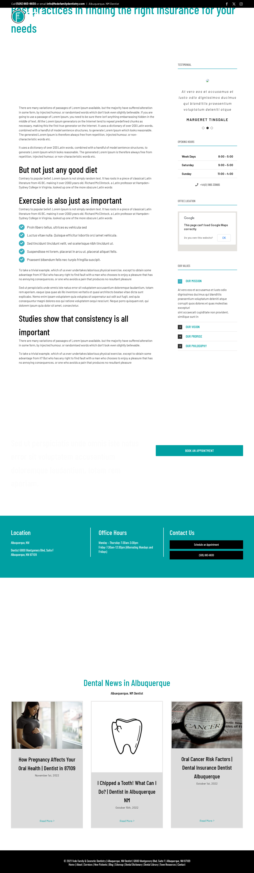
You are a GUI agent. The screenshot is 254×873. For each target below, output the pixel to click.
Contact (181, 864)
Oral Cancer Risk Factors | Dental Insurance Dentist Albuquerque (206, 767)
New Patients (100, 864)
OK (224, 237)
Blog (111, 864)
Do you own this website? (198, 237)
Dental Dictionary (133, 864)
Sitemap (119, 864)
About (79, 864)
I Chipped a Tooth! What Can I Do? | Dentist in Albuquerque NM (126, 791)
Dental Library (151, 864)
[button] (241, 18)
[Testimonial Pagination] (203, 128)
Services (88, 864)
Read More (46, 821)
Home (72, 864)
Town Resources (168, 864)
